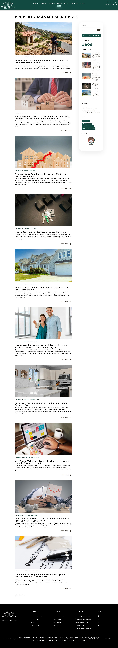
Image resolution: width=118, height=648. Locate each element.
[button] (107, 2)
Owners (43, 3)
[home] (8, 4)
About (82, 3)
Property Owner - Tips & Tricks (91, 112)
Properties (75, 3)
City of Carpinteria (87, 123)
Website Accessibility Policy (82, 640)
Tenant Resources (58, 616)
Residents (51, 3)
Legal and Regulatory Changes (91, 109)
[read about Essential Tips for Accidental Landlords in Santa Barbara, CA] (43, 381)
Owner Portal (35, 625)
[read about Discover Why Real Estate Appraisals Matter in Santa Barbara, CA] (43, 152)
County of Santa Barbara (89, 128)
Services (36, 3)
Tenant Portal (57, 625)
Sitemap (87, 637)
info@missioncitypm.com (83, 628)
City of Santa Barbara (88, 126)
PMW (82, 637)
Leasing (85, 107)
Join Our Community (91, 35)
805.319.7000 (109, 5)
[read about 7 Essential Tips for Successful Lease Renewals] (43, 210)
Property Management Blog (46, 17)
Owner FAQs (35, 619)
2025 (88, 121)
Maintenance (57, 622)
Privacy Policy (95, 637)
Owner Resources (36, 616)
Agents (66, 3)
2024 (84, 121)
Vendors (59, 3)
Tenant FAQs (57, 619)
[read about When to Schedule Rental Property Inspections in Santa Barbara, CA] (43, 265)
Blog (59, 5)
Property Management (89, 110)
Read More (64, 72)
